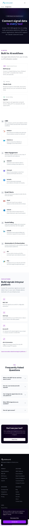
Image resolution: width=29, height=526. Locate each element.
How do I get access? (9, 410)
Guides (17, 492)
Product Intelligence (20, 478)
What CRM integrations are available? (10, 403)
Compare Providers (20, 483)
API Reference (4, 494)
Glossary (18, 494)
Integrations (4, 492)
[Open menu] (24, 2)
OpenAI (3, 480)
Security (18, 496)
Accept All (14, 521)
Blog (17, 489)
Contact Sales (19, 501)
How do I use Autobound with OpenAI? (11, 386)
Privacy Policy (4, 507)
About (17, 499)
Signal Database (5, 471)
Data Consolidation (20, 476)
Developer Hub (4, 489)
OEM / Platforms (19, 471)
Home (2, 6)
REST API (3, 473)
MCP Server (4, 476)
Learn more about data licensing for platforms (13, 351)
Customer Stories (20, 480)
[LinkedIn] (14, 465)
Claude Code (4, 478)
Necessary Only (14, 518)
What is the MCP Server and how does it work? (12, 378)
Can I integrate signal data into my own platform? (12, 394)
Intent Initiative (19, 473)
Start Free (14, 439)
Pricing (2, 496)
